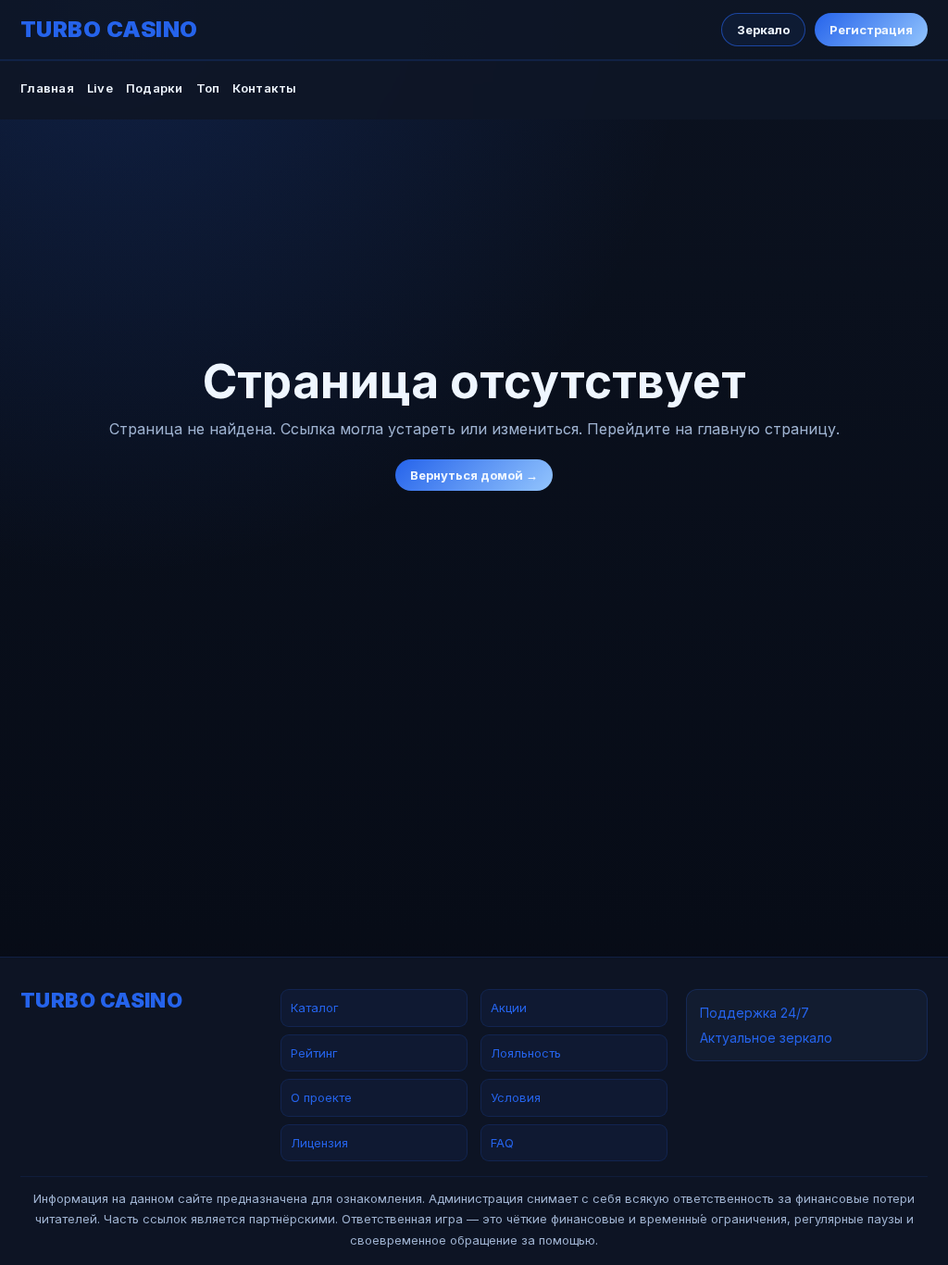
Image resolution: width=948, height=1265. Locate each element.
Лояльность (526, 1053)
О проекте (321, 1097)
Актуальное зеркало (766, 1038)
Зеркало (763, 29)
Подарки (154, 88)
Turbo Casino (109, 30)
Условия (516, 1097)
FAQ (502, 1142)
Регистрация (871, 29)
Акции (509, 1007)
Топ (208, 88)
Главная (47, 88)
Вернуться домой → (474, 475)
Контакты (264, 88)
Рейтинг (314, 1053)
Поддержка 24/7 (754, 1013)
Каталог (315, 1007)
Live (100, 88)
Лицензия (319, 1142)
